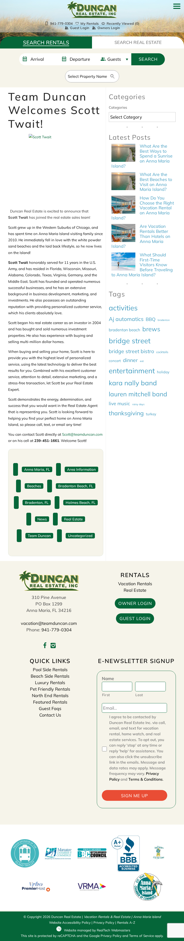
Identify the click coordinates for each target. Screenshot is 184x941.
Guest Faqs (50, 708)
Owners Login (109, 28)
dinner (130, 360)
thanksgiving (126, 413)
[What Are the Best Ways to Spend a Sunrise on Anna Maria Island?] (123, 153)
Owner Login (135, 603)
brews (151, 329)
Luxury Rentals (50, 682)
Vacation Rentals (135, 583)
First (106, 695)
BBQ (150, 319)
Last (139, 695)
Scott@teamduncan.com (82, 434)
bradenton (164, 320)
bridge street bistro (131, 351)
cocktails (162, 352)
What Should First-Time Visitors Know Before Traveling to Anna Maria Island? (142, 264)
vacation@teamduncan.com (49, 623)
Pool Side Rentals (50, 669)
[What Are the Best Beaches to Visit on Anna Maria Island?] (123, 181)
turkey (151, 414)
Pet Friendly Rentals (50, 689)
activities (123, 307)
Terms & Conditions (145, 779)
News (42, 519)
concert (115, 360)
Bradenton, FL (36, 502)
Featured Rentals (50, 702)
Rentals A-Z (126, 922)
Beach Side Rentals (50, 676)
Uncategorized (80, 535)
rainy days (138, 404)
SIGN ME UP (134, 795)
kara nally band (133, 383)
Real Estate (138, 42)
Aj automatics (126, 318)
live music (119, 403)
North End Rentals (50, 695)
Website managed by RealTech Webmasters (97, 930)
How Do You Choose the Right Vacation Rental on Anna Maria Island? (142, 208)
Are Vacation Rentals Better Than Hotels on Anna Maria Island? (140, 236)
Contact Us (50, 715)
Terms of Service (141, 936)
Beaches (34, 486)
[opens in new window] (44, 646)
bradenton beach (124, 329)
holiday (163, 372)
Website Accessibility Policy (70, 922)
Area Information (81, 469)
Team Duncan (39, 535)
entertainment (132, 370)
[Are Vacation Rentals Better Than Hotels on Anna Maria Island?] (123, 233)
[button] (177, 18)
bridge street (129, 340)
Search (148, 59)
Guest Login (79, 28)
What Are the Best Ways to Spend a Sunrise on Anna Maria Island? (141, 156)
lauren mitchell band (138, 394)
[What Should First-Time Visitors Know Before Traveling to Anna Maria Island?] (123, 262)
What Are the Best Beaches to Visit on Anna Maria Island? (156, 182)
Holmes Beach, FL (80, 502)
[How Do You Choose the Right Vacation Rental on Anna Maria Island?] (123, 205)
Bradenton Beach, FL (75, 486)
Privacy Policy (103, 922)
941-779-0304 (56, 630)
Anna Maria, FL (37, 469)
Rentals (46, 42)
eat (142, 361)
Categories (118, 107)
